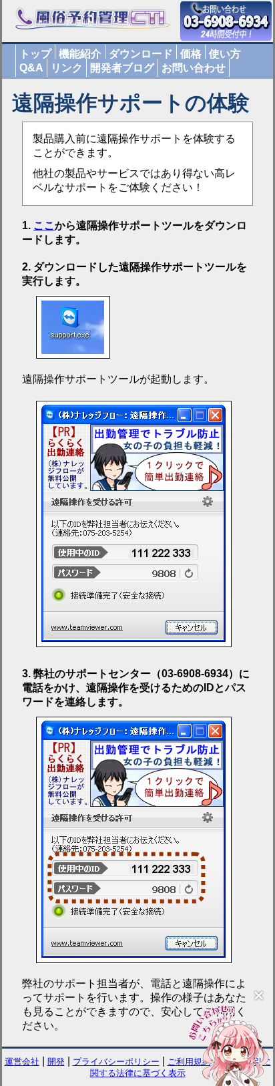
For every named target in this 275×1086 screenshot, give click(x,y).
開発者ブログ (122, 67)
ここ (44, 225)
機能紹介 (80, 53)
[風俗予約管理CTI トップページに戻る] (93, 27)
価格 (191, 53)
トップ (35, 53)
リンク (67, 67)
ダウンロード (141, 53)
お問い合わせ (194, 67)
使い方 (225, 53)
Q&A (31, 67)
